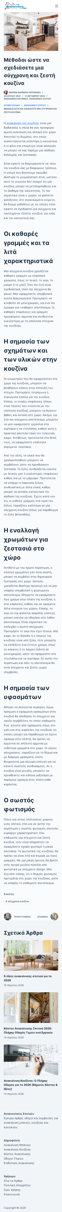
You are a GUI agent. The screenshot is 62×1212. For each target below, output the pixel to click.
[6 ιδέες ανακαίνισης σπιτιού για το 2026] (31, 955)
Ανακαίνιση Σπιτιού (40, 98)
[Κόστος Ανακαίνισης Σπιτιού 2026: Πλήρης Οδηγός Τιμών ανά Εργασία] (31, 1007)
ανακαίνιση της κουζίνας (22, 123)
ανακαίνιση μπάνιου (17, 1122)
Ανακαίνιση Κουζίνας (16, 98)
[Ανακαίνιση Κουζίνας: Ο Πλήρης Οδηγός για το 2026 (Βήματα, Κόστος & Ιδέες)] (31, 1060)
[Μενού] (56, 6)
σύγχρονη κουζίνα (17, 901)
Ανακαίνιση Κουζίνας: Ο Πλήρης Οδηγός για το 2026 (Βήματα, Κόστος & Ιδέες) (31, 1085)
